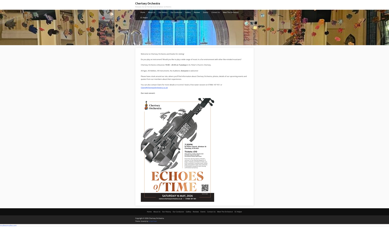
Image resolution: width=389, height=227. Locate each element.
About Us (151, 12)
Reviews (197, 12)
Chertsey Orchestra (147, 3)
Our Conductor (176, 12)
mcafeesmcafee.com (8, 225)
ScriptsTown (153, 221)
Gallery (188, 12)
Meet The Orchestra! (231, 12)
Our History (163, 12)
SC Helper (144, 18)
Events (205, 12)
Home (142, 12)
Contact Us (215, 12)
